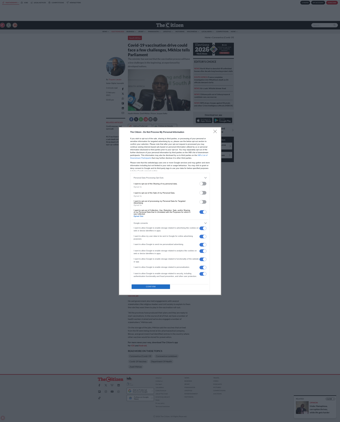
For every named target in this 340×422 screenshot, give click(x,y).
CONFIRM (151, 287)
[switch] (202, 183)
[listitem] (170, 177)
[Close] (215, 132)
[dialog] (170, 211)
